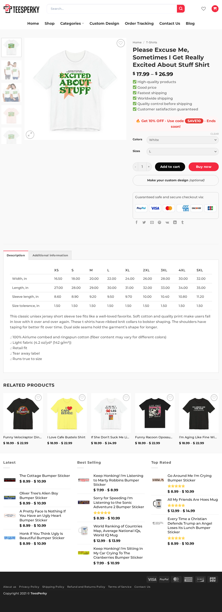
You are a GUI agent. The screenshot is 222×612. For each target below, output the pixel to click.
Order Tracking (139, 23)
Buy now (203, 167)
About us (9, 586)
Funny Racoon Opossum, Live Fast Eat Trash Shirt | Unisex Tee (155, 437)
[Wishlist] (203, 8)
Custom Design (104, 23)
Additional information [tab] (50, 255)
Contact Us (169, 23)
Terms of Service (120, 586)
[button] (215, 8)
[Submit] (181, 9)
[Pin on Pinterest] (159, 222)
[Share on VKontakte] (167, 222)
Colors (137, 139)
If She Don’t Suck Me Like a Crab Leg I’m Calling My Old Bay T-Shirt (111, 437)
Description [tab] (16, 255)
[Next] (119, 89)
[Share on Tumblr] (182, 222)
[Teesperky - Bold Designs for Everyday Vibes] (21, 8)
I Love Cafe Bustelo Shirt (66, 437)
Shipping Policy (53, 586)
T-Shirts (151, 42)
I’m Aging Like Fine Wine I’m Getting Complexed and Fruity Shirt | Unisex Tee (199, 437)
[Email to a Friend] (152, 222)
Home (33, 23)
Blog (190, 23)
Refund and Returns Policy (86, 586)
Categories (70, 23)
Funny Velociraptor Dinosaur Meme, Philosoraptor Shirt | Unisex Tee (23, 437)
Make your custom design (175, 180)
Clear (215, 133)
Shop (50, 23)
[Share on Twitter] (144, 222)
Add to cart (170, 167)
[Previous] (32, 89)
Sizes (136, 151)
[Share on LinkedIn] (174, 222)
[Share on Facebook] (136, 222)
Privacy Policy (29, 586)
